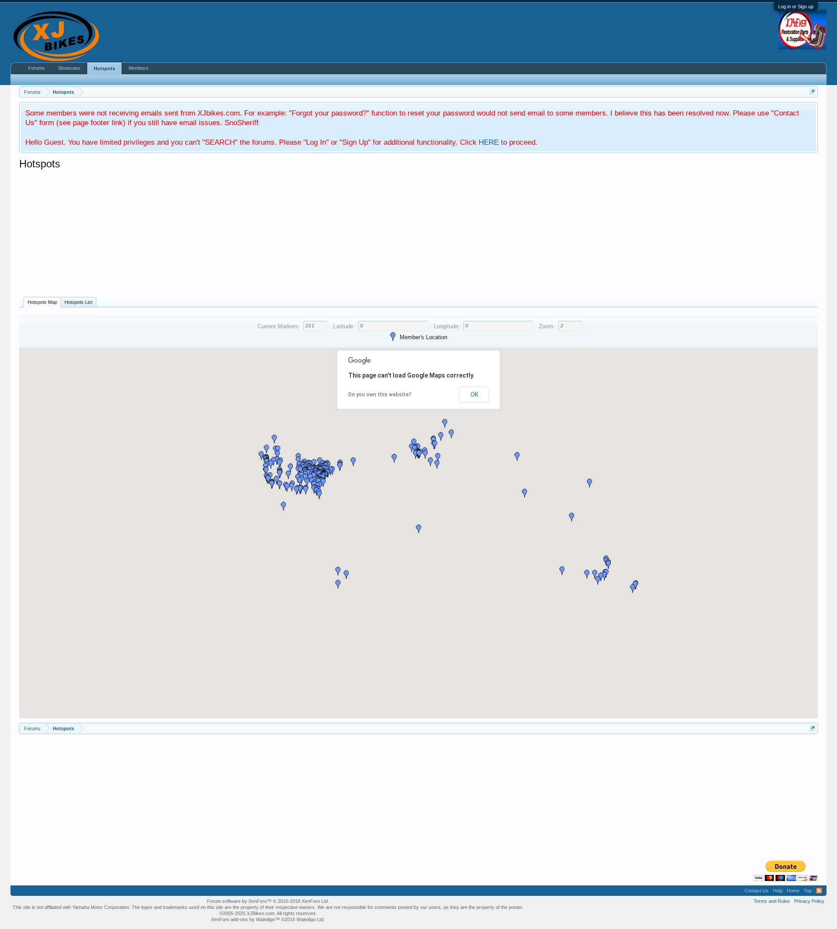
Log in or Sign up (795, 6)
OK (474, 394)
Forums (36, 68)
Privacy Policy (809, 901)
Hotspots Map (42, 302)
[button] (632, 588)
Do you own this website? (380, 394)
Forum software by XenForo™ (268, 901)
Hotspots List (78, 302)
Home (793, 890)
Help (778, 890)
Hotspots (104, 68)
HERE (489, 142)
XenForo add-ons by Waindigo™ (245, 919)
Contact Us (757, 890)
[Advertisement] (280, 236)
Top (808, 890)
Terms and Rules (772, 901)
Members (139, 68)
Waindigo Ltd (309, 919)
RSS (819, 891)
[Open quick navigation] (812, 92)
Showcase (69, 68)
